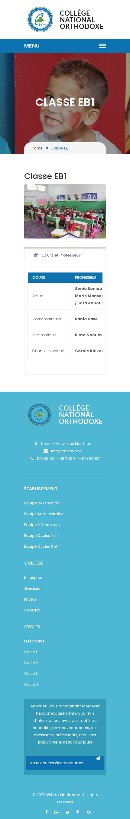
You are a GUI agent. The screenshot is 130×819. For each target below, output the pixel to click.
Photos (30, 599)
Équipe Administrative (44, 513)
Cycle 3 (31, 673)
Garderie (32, 588)
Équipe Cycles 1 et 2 (42, 535)
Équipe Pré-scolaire (42, 524)
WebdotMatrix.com (62, 794)
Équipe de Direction (41, 503)
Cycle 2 (31, 662)
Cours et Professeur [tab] (61, 255)
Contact (32, 610)
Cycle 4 (31, 684)
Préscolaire (34, 641)
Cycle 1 (30, 651)
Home (37, 148)
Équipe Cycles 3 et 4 (42, 546)
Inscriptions (35, 577)
